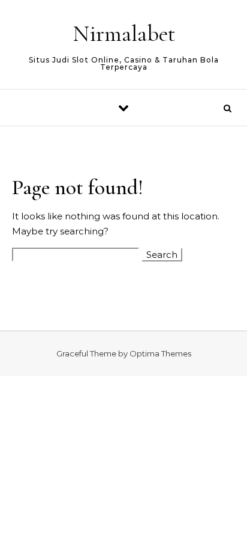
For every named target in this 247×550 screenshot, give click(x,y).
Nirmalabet (124, 33)
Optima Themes (160, 353)
